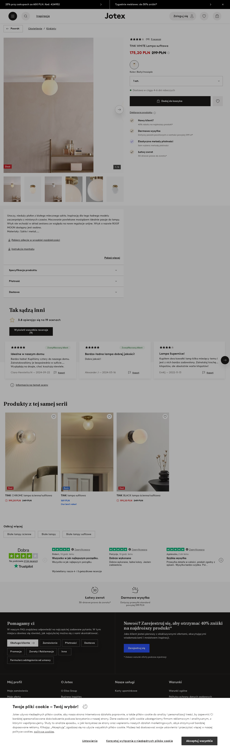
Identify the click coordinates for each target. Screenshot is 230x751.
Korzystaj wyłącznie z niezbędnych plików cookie (139, 741)
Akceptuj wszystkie (199, 741)
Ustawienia (90, 741)
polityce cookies (44, 731)
